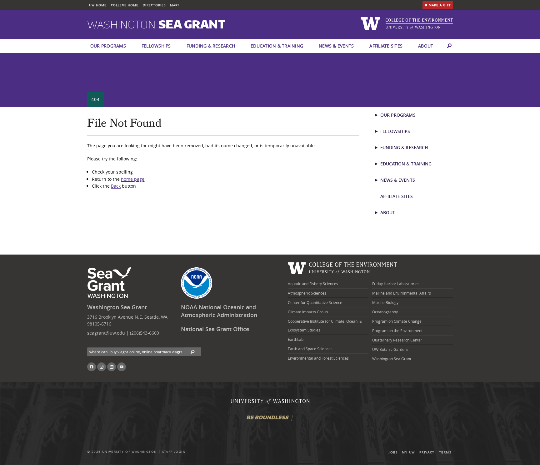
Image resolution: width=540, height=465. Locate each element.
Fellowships (156, 46)
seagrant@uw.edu (106, 333)
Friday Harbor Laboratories (395, 283)
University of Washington (129, 452)
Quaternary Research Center (397, 339)
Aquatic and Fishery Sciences (313, 283)
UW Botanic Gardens (390, 349)
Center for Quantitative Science (315, 302)
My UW (408, 452)
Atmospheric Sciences (307, 293)
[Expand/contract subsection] (379, 115)
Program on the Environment (397, 330)
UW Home (98, 5)
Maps (174, 5)
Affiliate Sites (385, 46)
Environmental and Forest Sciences (318, 358)
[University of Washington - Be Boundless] (270, 420)
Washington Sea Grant (117, 307)
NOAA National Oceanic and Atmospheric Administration (219, 311)
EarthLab (295, 339)
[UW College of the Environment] (342, 267)
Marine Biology (385, 302)
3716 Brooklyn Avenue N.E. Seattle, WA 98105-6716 (127, 320)
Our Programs (108, 46)
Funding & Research (211, 46)
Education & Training (277, 46)
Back (116, 186)
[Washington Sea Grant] (110, 283)
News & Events (336, 46)
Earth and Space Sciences (310, 348)
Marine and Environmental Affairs (401, 293)
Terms (445, 452)
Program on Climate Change (397, 321)
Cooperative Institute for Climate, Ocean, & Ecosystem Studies (325, 325)
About (425, 46)
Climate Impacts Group (308, 311)
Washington (156, 25)
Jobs (393, 452)
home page (132, 179)
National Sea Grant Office (215, 329)
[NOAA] (196, 283)
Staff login (174, 452)
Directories (154, 5)
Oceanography (385, 311)
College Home (124, 5)
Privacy (427, 452)
